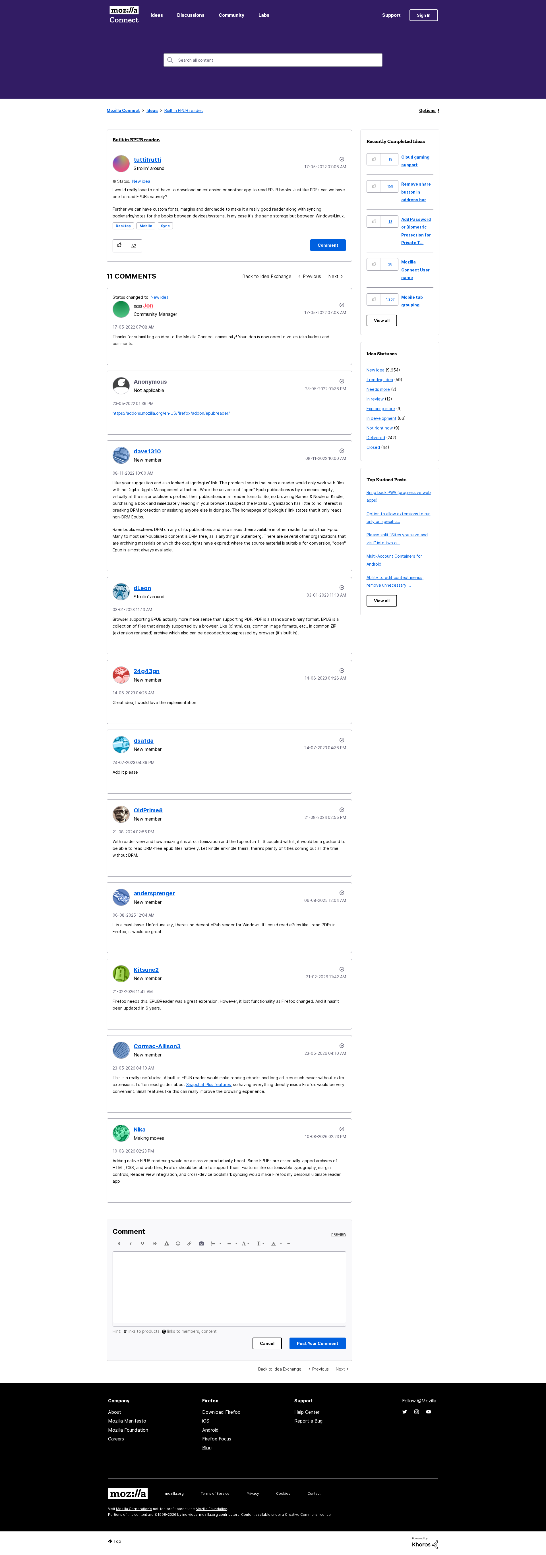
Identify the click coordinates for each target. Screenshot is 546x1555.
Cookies (283, 1493)
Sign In (424, 15)
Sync (165, 226)
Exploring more (381, 408)
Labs (263, 15)
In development (381, 418)
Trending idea (380, 379)
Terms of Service (215, 1493)
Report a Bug (308, 1421)
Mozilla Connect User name (415, 269)
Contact (313, 1493)
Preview (338, 1234)
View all (382, 320)
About (114, 1412)
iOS (205, 1421)
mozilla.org (174, 1493)
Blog (207, 1447)
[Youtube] (428, 1411)
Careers (116, 1439)
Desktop (123, 226)
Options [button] (427, 110)
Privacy (253, 1493)
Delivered (376, 437)
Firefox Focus (216, 1439)
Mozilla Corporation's (134, 1509)
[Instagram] (416, 1411)
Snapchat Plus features (208, 1084)
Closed (373, 447)
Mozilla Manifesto (127, 1421)
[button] (119, 246)
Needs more (378, 389)
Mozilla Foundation (128, 1430)
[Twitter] (404, 1411)
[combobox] (273, 60)
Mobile (146, 226)
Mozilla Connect (124, 15)
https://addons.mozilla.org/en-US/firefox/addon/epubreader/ (171, 413)
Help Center (306, 1412)
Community (231, 15)
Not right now (380, 427)
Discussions (190, 15)
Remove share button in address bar (416, 192)
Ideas (157, 15)
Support (391, 15)
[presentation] (119, 1243)
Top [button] (117, 1541)
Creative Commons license (308, 1514)
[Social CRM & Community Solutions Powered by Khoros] (425, 1543)
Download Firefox (221, 1412)
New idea (141, 181)
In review (375, 398)
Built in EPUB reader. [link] (183, 110)
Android (210, 1430)
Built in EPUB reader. (136, 139)
